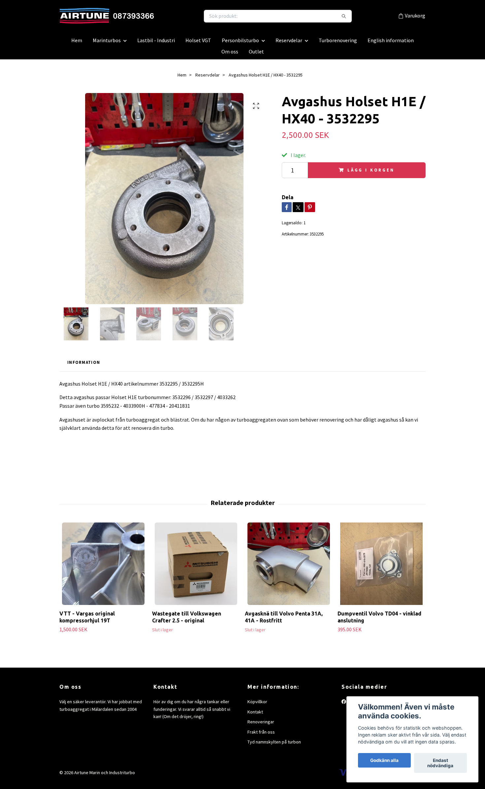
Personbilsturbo (240, 43)
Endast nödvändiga (440, 763)
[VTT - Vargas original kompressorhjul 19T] (103, 567)
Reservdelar (288, 43)
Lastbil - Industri (156, 43)
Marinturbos (107, 43)
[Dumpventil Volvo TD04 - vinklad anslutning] (381, 567)
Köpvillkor (257, 705)
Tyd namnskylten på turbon (274, 745)
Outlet (256, 54)
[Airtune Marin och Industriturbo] (151, 18)
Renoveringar (260, 725)
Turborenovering (338, 43)
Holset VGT (198, 43)
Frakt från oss (261, 735)
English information (391, 43)
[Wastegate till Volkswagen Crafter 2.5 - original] (196, 567)
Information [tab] (83, 365)
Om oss (229, 54)
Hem (76, 43)
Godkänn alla (384, 760)
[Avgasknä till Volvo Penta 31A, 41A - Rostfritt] (289, 567)
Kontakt (255, 715)
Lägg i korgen (371, 173)
